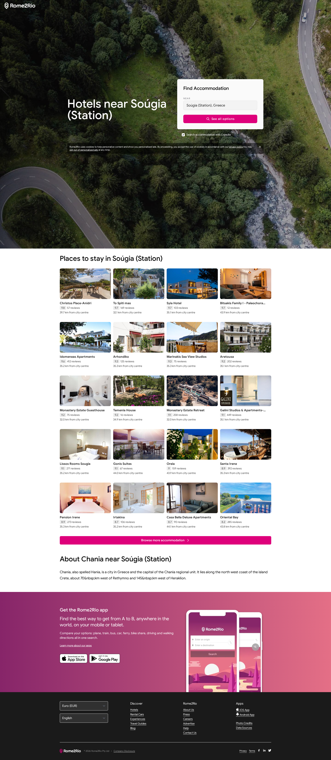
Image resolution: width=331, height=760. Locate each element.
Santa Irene (228, 464)
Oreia (171, 464)
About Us (188, 709)
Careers (188, 719)
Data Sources (244, 727)
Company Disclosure (124, 751)
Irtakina (119, 517)
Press (186, 714)
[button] (220, 119)
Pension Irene (70, 517)
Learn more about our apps (76, 645)
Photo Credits (244, 723)
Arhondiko (121, 357)
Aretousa (227, 357)
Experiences (137, 719)
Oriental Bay (229, 517)
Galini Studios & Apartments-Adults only (241, 412)
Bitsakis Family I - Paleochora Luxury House (241, 305)
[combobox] (220, 105)
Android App (246, 714)
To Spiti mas (122, 303)
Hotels (134, 709)
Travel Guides (138, 723)
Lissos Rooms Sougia (75, 464)
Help (186, 728)
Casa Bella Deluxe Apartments (189, 517)
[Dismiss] (259, 146)
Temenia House (124, 410)
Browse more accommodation (162, 540)
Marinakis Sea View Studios (186, 357)
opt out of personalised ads (84, 149)
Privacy (243, 750)
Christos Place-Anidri (75, 303)
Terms (252, 750)
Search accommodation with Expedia (208, 134)
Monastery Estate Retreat (186, 410)
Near (186, 98)
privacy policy (236, 146)
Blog (132, 728)
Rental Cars (137, 714)
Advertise (189, 723)
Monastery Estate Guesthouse (82, 410)
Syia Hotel (174, 303)
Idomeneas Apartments (77, 357)
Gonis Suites (122, 464)
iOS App (244, 710)
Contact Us (190, 732)
